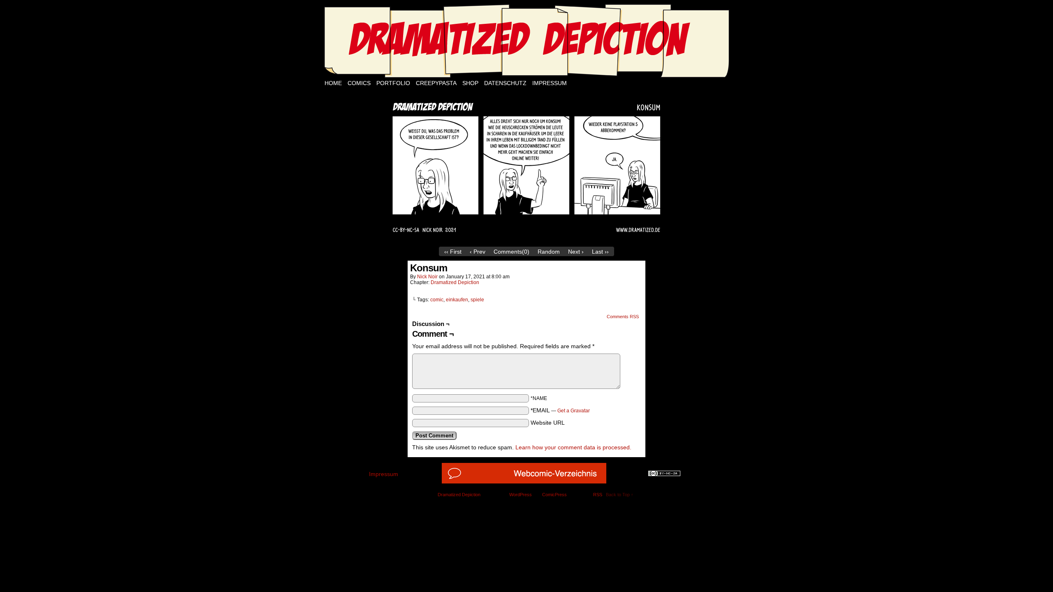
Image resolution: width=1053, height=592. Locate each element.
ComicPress (554, 494)
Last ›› (600, 251)
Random (549, 251)
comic (436, 300)
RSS (597, 494)
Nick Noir (427, 277)
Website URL (548, 422)
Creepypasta (436, 83)
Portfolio (393, 83)
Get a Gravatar (573, 411)
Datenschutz (505, 83)
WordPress (520, 494)
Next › (576, 251)
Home (333, 83)
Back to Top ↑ (619, 494)
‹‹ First (453, 251)
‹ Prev (477, 251)
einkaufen (457, 300)
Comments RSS (623, 316)
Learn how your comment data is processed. (573, 447)
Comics (359, 83)
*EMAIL (560, 410)
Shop (470, 83)
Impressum (549, 83)
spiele (477, 300)
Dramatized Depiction (455, 282)
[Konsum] (526, 240)
